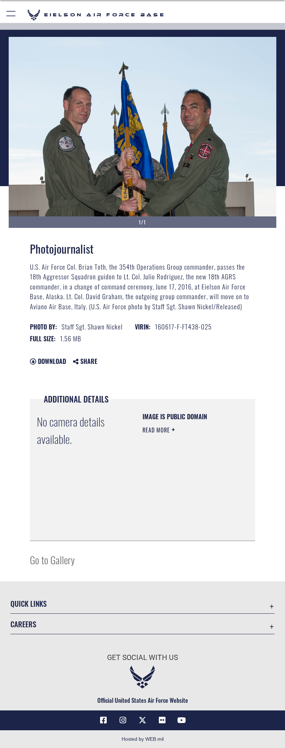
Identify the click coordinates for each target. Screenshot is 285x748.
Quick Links (28, 603)
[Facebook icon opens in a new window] (103, 720)
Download (51, 361)
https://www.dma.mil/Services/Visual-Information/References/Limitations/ (184, 518)
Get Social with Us (142, 657)
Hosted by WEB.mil (143, 739)
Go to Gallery (52, 559)
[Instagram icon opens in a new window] (123, 720)
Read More (157, 430)
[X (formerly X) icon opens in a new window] (142, 720)
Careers (23, 624)
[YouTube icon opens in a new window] (181, 720)
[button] (11, 15)
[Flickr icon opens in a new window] (162, 720)
